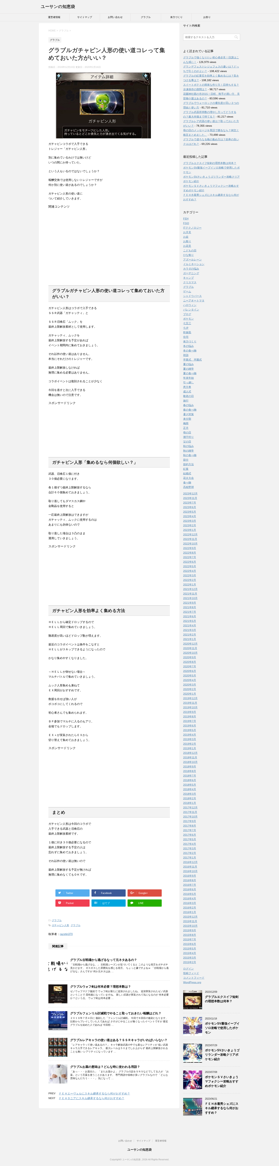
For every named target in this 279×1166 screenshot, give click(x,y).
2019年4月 (189, 734)
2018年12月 (190, 752)
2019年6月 (189, 725)
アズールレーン (192, 259)
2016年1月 (189, 912)
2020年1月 (189, 693)
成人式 (187, 391)
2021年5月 (189, 620)
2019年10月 (190, 707)
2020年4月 (189, 680)
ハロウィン (189, 305)
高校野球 (188, 487)
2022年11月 (190, 539)
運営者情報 (54, 17)
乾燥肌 (187, 332)
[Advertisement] (109, 245)
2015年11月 (190, 921)
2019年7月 (189, 721)
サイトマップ (84, 17)
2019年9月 (189, 711)
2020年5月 (189, 675)
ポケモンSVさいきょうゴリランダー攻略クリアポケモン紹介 (222, 1055)
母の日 (187, 432)
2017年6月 (189, 834)
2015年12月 (190, 916)
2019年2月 (189, 743)
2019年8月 (189, 716)
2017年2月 (189, 852)
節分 (185, 459)
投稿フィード (191, 973)
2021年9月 (189, 602)
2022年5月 (189, 566)
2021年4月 (189, 625)
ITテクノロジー (192, 227)
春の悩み (188, 405)
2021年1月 (189, 639)
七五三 (187, 323)
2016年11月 (190, 866)
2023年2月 (189, 525)
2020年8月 (189, 661)
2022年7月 (189, 557)
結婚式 (187, 473)
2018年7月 (189, 775)
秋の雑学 (188, 450)
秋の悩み (188, 446)
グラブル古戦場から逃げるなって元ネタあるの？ (103, 959)
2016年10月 (190, 871)
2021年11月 (190, 593)
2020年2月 (189, 689)
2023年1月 (189, 529)
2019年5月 (189, 730)
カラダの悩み (191, 268)
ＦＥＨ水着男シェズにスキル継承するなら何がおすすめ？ (221, 1108)
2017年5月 (189, 839)
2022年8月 (189, 552)
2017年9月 (189, 821)
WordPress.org (192, 982)
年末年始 (188, 377)
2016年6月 (189, 889)
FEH (185, 218)
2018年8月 (189, 771)
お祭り (207, 17)
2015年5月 (189, 948)
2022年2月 (189, 579)
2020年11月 (190, 648)
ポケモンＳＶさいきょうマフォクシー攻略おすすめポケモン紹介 (221, 1081)
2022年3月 (189, 575)
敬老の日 (188, 396)
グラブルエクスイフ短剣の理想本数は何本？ (209, 163)
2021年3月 (189, 630)
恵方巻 (187, 386)
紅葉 (185, 468)
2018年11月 (190, 757)
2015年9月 (189, 930)
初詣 (185, 355)
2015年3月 (189, 957)
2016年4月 (189, 898)
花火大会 (188, 477)
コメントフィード (193, 977)
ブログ (187, 314)
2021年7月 (189, 611)
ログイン (188, 968)
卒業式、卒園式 (192, 359)
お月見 (187, 232)
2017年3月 (189, 848)
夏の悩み (188, 364)
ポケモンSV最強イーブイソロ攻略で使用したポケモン (222, 1028)
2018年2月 (189, 798)
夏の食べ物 (189, 373)
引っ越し (188, 382)
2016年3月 (189, 903)
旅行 (185, 400)
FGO (186, 223)
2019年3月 (189, 739)
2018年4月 (189, 789)
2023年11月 (190, 498)
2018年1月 (189, 802)
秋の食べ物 (189, 455)
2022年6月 (189, 561)
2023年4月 (189, 516)
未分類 (187, 418)
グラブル (146, 17)
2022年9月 (189, 548)
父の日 (187, 441)
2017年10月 (190, 816)
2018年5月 (189, 784)
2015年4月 (189, 953)
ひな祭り (188, 255)
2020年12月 (190, 643)
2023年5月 (189, 511)
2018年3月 (189, 793)
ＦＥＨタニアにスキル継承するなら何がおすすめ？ (91, 1098)
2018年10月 (190, 761)
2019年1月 (189, 748)
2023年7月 (189, 502)
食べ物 (187, 482)
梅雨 (185, 423)
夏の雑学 (188, 368)
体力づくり (176, 17)
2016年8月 (189, 880)
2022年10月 (190, 543)
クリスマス (189, 282)
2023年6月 (189, 507)
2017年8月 (189, 825)
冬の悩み (188, 346)
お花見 (187, 245)
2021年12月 (190, 589)
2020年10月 (190, 652)
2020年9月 (189, 657)
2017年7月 (189, 830)
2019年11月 (190, 702)
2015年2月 (189, 962)
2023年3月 (189, 520)
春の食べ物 (189, 409)
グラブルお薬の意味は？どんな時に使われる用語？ (105, 1066)
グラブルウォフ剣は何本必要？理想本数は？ (100, 986)
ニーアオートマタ (193, 300)
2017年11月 (190, 812)
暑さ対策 (188, 414)
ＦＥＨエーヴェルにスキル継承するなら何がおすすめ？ (94, 1093)
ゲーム (187, 291)
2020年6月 (189, 670)
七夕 (185, 327)
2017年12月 (190, 807)
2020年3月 (189, 684)
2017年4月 (189, 843)
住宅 (185, 336)
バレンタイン (191, 309)
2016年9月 (189, 875)
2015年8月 (189, 934)
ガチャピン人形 (60, 925)
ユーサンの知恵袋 (58, 6)
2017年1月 (189, 857)
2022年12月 (190, 534)
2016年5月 (189, 893)
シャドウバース (192, 295)
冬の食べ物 (189, 350)
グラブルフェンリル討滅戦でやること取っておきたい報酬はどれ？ (115, 1013)
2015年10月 (190, 925)
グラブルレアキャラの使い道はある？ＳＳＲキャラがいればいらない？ (118, 1040)
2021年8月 (189, 607)
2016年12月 (190, 862)
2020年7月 (189, 666)
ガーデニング (191, 273)
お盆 (185, 236)
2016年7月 (189, 884)
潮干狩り (188, 437)
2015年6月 (189, 944)
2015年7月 (189, 939)
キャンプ (188, 277)
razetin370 (66, 934)
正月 (185, 427)
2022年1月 (189, 584)
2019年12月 (190, 698)
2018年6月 (189, 780)
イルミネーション (193, 264)
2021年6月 (189, 616)
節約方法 (188, 464)
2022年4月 (189, 570)
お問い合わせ (115, 17)
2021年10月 (190, 598)
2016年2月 (189, 907)
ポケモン (188, 318)
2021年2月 (189, 634)
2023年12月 (190, 493)
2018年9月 (189, 766)
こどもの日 (189, 250)
